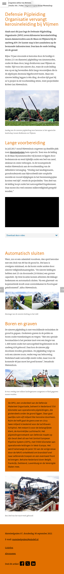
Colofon (9, 547)
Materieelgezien (17, 152)
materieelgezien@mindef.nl (25, 539)
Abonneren (10, 553)
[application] (32, 212)
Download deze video (16, 235)
